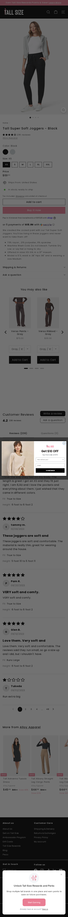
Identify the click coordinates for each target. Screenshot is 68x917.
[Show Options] (63, 459)
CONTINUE (50, 470)
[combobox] (49, 459)
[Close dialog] (64, 443)
